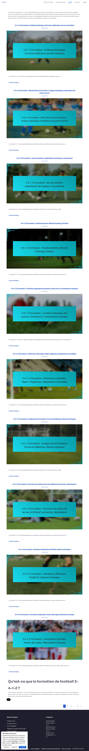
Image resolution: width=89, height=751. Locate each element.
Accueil (70, 2)
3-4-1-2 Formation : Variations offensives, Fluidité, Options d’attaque (44, 549)
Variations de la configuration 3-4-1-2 (51, 735)
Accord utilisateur (11, 726)
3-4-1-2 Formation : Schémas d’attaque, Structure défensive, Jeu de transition (44, 25)
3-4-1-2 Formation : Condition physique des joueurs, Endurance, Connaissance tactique (44, 289)
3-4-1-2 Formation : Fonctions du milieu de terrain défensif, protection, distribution (44, 484)
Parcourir (77, 2)
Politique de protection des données (16, 728)
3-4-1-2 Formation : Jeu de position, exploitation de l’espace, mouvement (44, 158)
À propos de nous (60, 2)
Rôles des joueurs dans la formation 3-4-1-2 (50, 729)
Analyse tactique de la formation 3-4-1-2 (50, 723)
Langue (85, 2)
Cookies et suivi (11, 721)
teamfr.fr (4, 2)
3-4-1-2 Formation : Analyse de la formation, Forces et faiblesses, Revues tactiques (44, 419)
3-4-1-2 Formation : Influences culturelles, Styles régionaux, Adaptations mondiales (44, 354)
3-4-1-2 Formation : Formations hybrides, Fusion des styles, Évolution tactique (44, 615)
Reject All (14, 747)
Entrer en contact (48, 2)
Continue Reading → (14, 82)
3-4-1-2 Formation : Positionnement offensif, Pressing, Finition (44, 223)
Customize (6, 747)
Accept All (22, 747)
